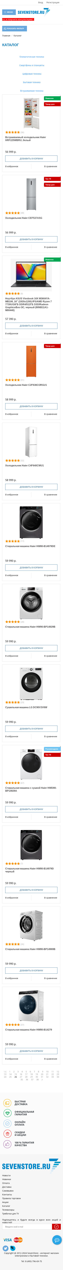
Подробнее (31, 113)
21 (47, 1074)
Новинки (6, 1179)
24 (5, 1077)
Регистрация (52, 2)
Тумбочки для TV (10, 1213)
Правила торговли (11, 1198)
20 (42, 1074)
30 (37, 1077)
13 (5, 1074)
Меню (10, 12)
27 (21, 1077)
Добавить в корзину (31, 158)
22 (52, 1074)
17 (26, 1074)
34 (58, 1077)
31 (42, 1077)
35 (22, 1079)
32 (47, 1077)
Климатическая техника (31, 56)
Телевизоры (8, 1209)
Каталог (6, 1206)
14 (10, 1074)
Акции (5, 1202)
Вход (40, 2)
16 (21, 1074)
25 (10, 1077)
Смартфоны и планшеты (31, 65)
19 (37, 1074)
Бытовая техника (31, 82)
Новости (6, 1175)
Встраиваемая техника (31, 90)
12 (58, 1071)
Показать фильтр (15, 28)
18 (31, 1074)
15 (16, 1074)
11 (52, 1071)
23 (58, 1074)
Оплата (6, 1183)
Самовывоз (7, 1190)
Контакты (7, 1194)
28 (26, 1077)
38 (37, 1079)
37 (32, 1079)
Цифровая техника (31, 73)
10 (47, 1071)
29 (31, 1077)
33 (52, 1077)
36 (27, 1079)
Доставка (6, 1186)
